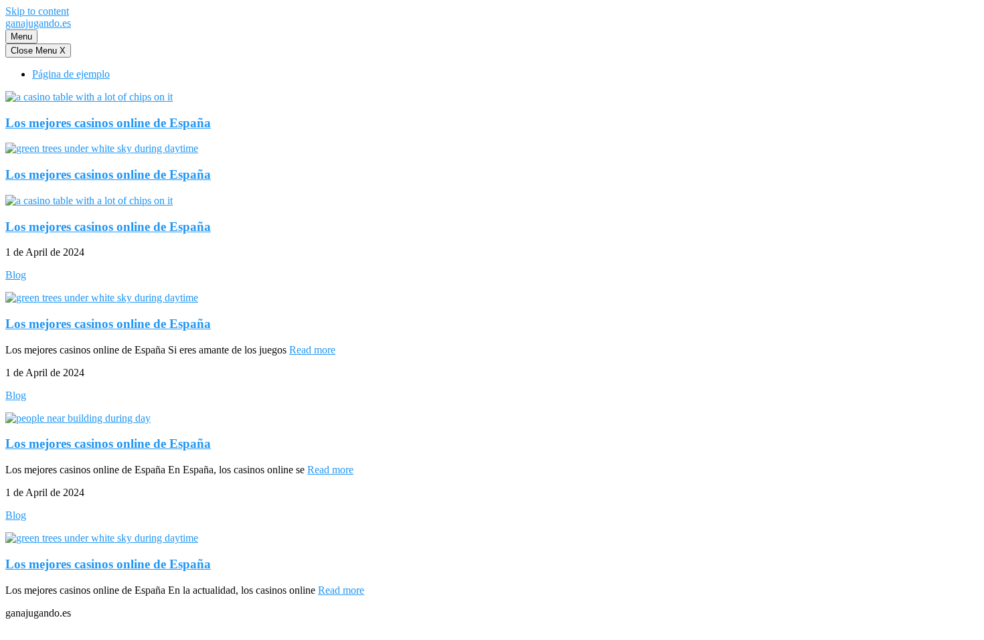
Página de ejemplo (71, 74)
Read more (312, 349)
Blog (15, 275)
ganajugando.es (38, 23)
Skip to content (37, 11)
